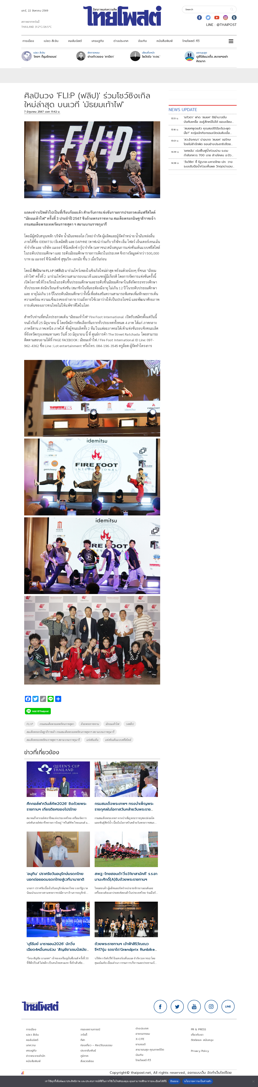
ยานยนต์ (140, 1044)
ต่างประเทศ (121, 41)
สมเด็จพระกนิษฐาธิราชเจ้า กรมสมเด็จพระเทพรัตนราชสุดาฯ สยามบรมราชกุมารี (70, 731)
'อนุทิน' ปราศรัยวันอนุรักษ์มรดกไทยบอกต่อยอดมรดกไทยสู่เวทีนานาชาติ (55, 876)
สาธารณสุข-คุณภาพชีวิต (150, 1050)
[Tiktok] (234, 17)
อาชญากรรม (143, 1034)
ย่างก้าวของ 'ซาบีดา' (101, 56)
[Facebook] (199, 17)
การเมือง (28, 41)
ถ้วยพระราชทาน (90, 724)
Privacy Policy (200, 1051)
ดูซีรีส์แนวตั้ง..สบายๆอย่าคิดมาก (212, 58)
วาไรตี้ (83, 1035)
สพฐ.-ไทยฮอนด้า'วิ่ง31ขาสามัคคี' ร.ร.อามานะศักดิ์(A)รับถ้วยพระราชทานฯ (126, 876)
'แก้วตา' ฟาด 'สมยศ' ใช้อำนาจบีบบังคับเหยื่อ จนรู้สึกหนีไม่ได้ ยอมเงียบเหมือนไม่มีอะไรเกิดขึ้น (208, 119)
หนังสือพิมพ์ (165, 41)
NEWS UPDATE (183, 110)
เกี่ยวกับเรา (197, 1035)
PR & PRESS (198, 1029)
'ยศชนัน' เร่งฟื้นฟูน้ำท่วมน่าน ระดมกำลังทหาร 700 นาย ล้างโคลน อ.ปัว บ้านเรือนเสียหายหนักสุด (208, 153)
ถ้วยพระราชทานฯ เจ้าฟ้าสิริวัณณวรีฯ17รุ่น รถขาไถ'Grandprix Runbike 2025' (125, 949)
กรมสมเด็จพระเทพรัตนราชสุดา (57, 724)
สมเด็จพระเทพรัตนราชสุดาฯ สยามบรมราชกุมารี (53, 739)
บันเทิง (142, 41)
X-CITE (140, 1039)
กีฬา (82, 1040)
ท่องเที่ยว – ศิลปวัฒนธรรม (96, 1045)
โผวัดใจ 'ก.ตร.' (151, 56)
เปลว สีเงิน (51, 41)
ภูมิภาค (84, 1056)
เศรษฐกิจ (98, 41)
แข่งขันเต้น (92, 739)
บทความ (31, 1045)
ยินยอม (174, 1081)
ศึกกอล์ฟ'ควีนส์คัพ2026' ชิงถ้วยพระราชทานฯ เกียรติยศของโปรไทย (57, 806)
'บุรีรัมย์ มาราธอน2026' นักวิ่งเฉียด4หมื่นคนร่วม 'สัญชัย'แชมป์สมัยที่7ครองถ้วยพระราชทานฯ (57, 949)
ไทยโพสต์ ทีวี (190, 41)
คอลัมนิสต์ (75, 41)
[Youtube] (216, 17)
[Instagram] (225, 17)
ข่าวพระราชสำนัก (35, 1056)
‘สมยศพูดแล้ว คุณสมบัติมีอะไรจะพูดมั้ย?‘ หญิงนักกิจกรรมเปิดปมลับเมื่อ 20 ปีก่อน (207, 130)
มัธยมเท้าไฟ (112, 724)
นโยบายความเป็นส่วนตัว (197, 1081)
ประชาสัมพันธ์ (88, 1051)
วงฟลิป (130, 724)
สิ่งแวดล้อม (87, 1061)
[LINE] (228, 1006)
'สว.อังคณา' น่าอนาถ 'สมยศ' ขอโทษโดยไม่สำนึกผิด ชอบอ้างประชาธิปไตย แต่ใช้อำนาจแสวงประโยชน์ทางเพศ (207, 141)
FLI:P (30, 724)
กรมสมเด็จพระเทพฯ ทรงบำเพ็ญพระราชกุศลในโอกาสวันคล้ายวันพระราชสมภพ (124, 809)
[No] (253, 1081)
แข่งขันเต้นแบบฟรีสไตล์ (118, 739)
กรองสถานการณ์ (90, 1029)
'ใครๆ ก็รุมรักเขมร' (45, 56)
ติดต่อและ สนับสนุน (202, 1040)
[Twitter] (208, 17)
